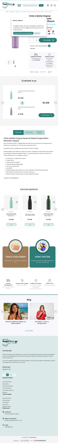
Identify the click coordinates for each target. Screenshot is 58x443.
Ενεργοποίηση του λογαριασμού (23, 33)
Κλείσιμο (37, 33)
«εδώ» (27, 28)
